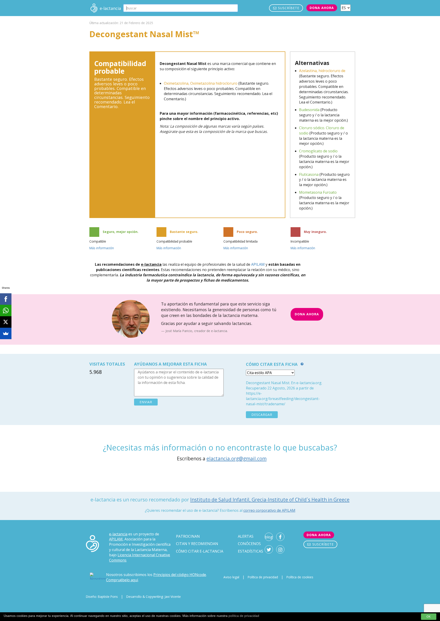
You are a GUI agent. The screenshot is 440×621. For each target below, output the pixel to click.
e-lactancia (118, 534)
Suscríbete (288, 8)
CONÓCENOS (249, 543)
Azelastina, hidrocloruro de (322, 70)
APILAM (258, 264)
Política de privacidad (263, 577)
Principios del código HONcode (179, 574)
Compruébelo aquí (122, 579)
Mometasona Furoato (318, 192)
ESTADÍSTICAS (250, 551)
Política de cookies (299, 577)
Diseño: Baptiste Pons (102, 596)
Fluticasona (309, 174)
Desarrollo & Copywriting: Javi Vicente (153, 596)
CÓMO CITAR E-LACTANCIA (199, 551)
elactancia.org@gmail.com (236, 458)
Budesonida (309, 109)
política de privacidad (243, 616)
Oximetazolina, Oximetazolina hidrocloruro (200, 83)
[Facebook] (5, 299)
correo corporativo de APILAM (269, 510)
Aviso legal (231, 577)
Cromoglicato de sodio (318, 151)
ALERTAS (245, 536)
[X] (5, 322)
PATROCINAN (188, 536)
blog (269, 537)
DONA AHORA (307, 314)
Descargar (261, 414)
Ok (428, 616)
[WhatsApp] (5, 310)
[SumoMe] (5, 333)
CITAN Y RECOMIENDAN (197, 543)
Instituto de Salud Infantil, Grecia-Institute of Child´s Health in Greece (269, 499)
